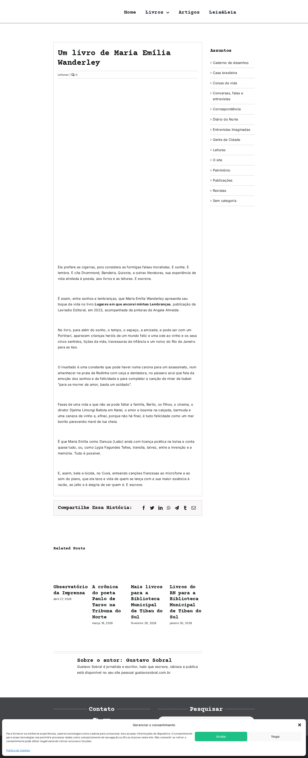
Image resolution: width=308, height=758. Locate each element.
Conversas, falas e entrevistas (228, 96)
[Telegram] (177, 508)
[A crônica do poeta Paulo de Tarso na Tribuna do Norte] (108, 558)
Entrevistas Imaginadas (231, 129)
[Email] (193, 508)
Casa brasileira (225, 73)
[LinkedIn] (160, 508)
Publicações (223, 180)
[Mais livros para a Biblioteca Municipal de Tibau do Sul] (147, 558)
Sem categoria (224, 201)
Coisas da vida (225, 83)
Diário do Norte (225, 119)
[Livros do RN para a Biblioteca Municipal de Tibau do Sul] (186, 558)
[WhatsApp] (168, 508)
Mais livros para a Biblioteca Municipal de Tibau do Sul (146, 602)
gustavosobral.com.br (153, 672)
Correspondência (227, 109)
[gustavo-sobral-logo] (61, 5)
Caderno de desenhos (231, 63)
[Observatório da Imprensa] (69, 558)
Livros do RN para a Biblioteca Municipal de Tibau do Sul (185, 602)
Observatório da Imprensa (70, 590)
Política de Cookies (18, 750)
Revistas (219, 190)
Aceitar (221, 736)
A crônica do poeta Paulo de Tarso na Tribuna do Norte (106, 602)
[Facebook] (144, 508)
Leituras (63, 74)
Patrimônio (221, 170)
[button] (300, 725)
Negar (275, 736)
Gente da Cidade (226, 140)
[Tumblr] (185, 508)
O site (217, 160)
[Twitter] (152, 508)
